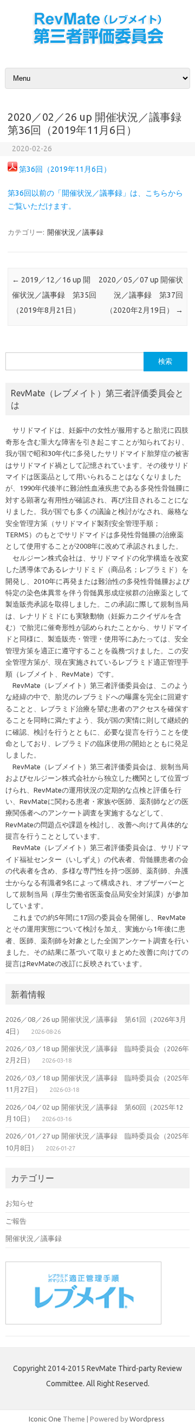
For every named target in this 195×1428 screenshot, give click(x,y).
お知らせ (19, 1203)
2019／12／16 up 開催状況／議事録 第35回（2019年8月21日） (54, 294)
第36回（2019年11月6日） (65, 169)
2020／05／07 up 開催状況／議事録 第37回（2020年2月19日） (141, 294)
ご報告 (16, 1221)
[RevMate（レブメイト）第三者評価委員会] (97, 45)
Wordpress (147, 1419)
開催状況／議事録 (75, 232)
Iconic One (45, 1419)
